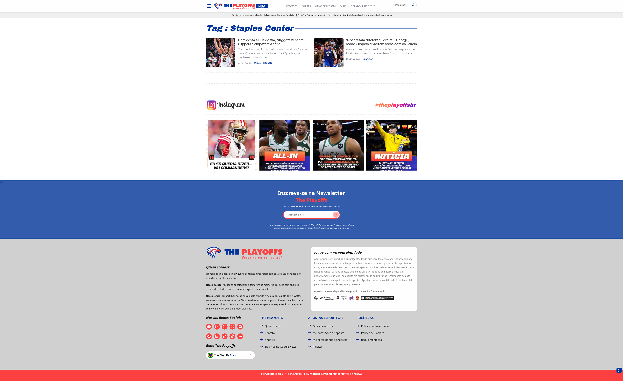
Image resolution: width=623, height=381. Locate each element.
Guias (343, 6)
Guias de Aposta (323, 326)
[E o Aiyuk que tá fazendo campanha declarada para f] (231, 145)
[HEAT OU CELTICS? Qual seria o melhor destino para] (338, 145)
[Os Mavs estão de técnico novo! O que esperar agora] (391, 145)
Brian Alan (368, 59)
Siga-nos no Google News (280, 346)
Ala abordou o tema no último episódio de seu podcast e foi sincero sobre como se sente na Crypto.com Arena (380, 51)
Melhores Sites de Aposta (328, 333)
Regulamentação (371, 340)
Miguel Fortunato (263, 62)
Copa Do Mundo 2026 (363, 6)
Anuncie (270, 340)
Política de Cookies (372, 333)
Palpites (306, 6)
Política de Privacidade (375, 326)
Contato (270, 333)
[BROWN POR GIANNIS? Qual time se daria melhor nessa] (284, 145)
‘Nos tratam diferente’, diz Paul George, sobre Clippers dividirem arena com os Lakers (381, 42)
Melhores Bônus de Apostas (330, 340)
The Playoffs (271, 318)
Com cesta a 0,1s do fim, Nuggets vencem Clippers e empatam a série (270, 42)
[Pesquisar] (413, 4)
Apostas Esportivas (325, 318)
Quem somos (273, 326)
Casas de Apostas (325, 6)
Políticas (365, 318)
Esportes (291, 6)
